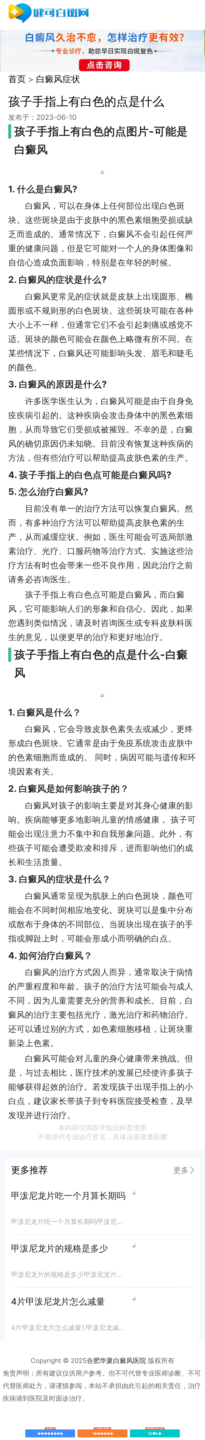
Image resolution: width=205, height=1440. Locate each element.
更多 (181, 1170)
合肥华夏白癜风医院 (116, 1361)
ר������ (102, 1432)
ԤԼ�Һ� (155, 1432)
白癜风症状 (58, 79)
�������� (50, 1432)
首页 (17, 79)
